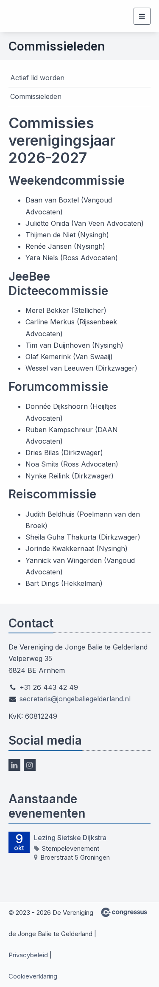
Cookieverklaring (32, 976)
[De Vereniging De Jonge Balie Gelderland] (34, 16)
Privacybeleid (28, 955)
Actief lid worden (37, 77)
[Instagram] (30, 765)
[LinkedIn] (14, 765)
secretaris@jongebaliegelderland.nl (75, 699)
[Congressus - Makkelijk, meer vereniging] (124, 912)
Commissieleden (35, 96)
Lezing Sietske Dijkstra (70, 837)
